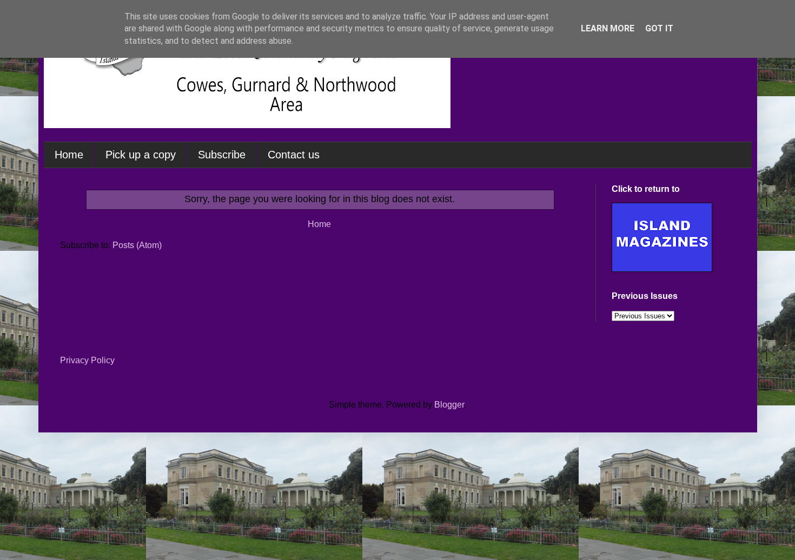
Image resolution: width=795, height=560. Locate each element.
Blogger (449, 404)
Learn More (607, 28)
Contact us (294, 155)
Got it (659, 28)
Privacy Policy (87, 360)
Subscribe (222, 155)
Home (69, 155)
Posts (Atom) (137, 245)
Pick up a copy (140, 155)
